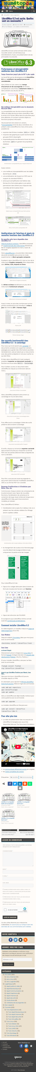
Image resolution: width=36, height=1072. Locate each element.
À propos (5, 1044)
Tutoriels (8, 1007)
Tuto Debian (12, 1024)
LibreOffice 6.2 (10, 253)
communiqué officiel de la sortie (16, 769)
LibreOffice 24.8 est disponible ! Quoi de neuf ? (8, 819)
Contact (5, 1049)
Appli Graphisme (12, 993)
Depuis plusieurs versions (9, 243)
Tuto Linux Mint (13, 1026)
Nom (5, 869)
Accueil (5, 1042)
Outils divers (11, 1000)
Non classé (8, 1005)
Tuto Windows (11, 1035)
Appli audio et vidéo (13, 986)
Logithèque (9, 984)
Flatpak (8, 655)
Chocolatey (16, 637)
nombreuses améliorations (16, 621)
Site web (6, 882)
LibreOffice (15, 777)
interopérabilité (7, 125)
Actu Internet (11, 977)
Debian (13, 657)
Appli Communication (14, 991)
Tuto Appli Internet (14, 1014)
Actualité (6, 15)
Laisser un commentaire (22, 26)
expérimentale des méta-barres (14, 245)
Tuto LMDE (12, 1028)
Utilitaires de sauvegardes (15, 1002)
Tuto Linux (10, 1021)
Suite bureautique (27, 777)
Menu (11, 11)
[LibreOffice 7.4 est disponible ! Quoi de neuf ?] (24, 797)
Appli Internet (11, 995)
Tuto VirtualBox (13, 1019)
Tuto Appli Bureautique (16, 1012)
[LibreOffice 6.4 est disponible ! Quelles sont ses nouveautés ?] (8, 797)
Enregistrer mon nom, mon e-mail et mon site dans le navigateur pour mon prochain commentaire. (16, 891)
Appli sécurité (11, 998)
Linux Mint (27, 653)
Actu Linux (10, 979)
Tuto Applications (12, 1010)
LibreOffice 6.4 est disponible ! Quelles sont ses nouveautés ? (7, 802)
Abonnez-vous (8, 964)
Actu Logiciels (15, 15)
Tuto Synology (11, 1033)
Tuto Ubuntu (12, 1031)
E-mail (5, 876)
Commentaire (8, 851)
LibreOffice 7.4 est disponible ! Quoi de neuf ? (23, 802)
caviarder (25, 346)
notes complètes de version (14, 771)
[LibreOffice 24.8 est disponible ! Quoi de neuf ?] (8, 813)
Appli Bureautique (13, 988)
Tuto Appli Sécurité (14, 1017)
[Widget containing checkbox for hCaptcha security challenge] (15, 910)
